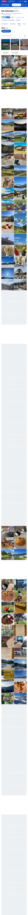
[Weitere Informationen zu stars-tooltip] (18, 11)
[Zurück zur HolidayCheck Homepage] (5, 5)
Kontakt (19, 1)
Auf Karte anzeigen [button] (7, 14)
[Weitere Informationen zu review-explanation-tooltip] (23, 17)
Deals (3, 1)
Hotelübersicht (4, 23)
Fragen (24, 23)
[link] (22, 5)
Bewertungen (13, 23)
